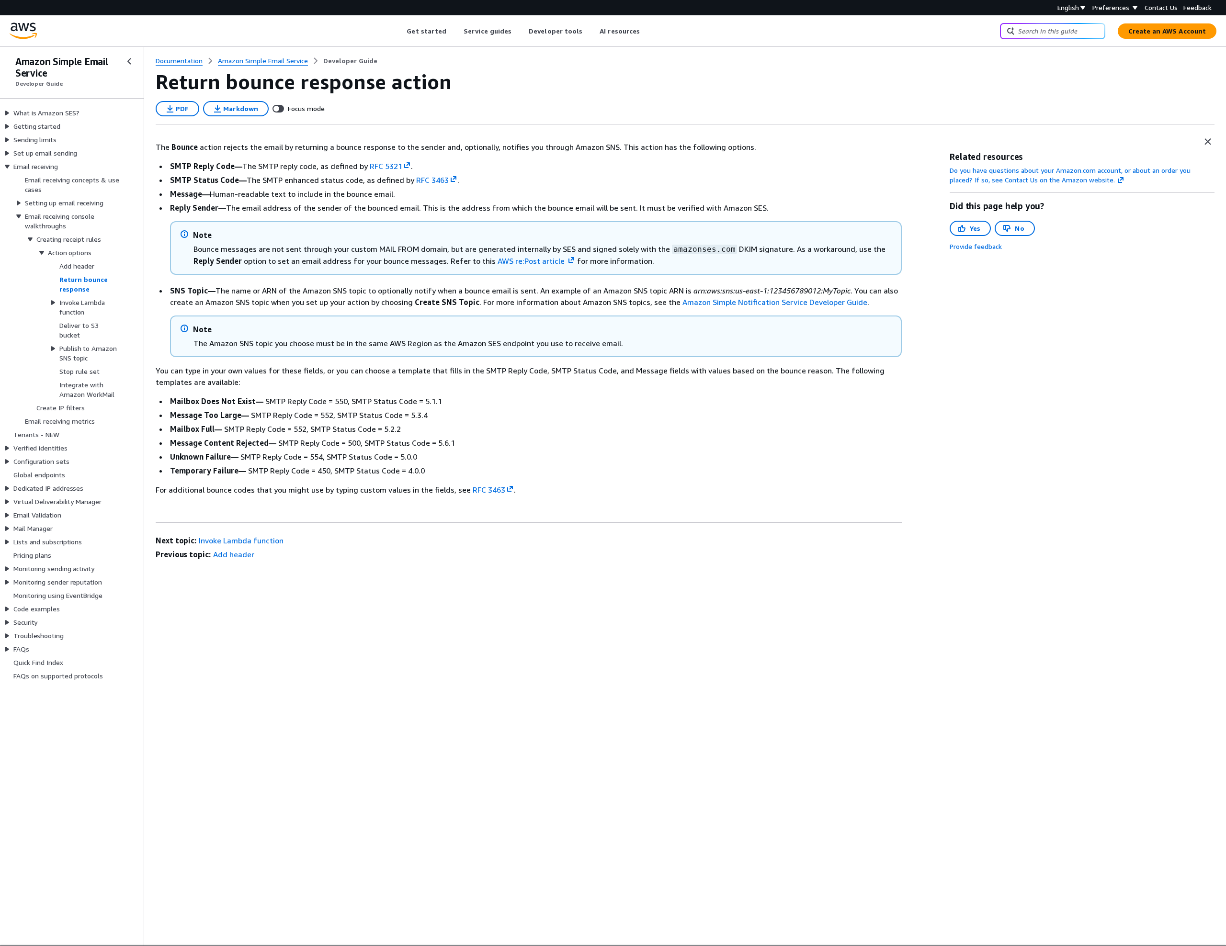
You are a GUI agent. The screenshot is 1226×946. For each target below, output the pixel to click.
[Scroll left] (400, 31)
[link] (350, 61)
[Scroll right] (647, 31)
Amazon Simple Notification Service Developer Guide (774, 302)
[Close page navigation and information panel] (1208, 141)
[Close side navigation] (129, 61)
